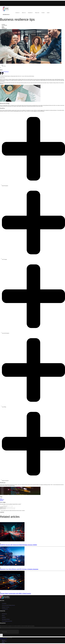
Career (48, 12)
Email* (1, 508)
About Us (24, 12)
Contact (43, 12)
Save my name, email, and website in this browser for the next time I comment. (13, 510)
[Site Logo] (6, 10)
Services (17, 12)
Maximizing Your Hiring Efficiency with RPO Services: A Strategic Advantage (19, 569)
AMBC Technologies (3, 638)
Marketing (1, 500)
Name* (1, 507)
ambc (3, 26)
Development (2, 499)
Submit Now (2, 512)
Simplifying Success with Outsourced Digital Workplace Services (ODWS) (18, 544)
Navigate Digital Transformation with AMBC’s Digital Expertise (15, 593)
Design (1, 498)
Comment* (1, 506)
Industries (30, 12)
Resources (37, 12)
